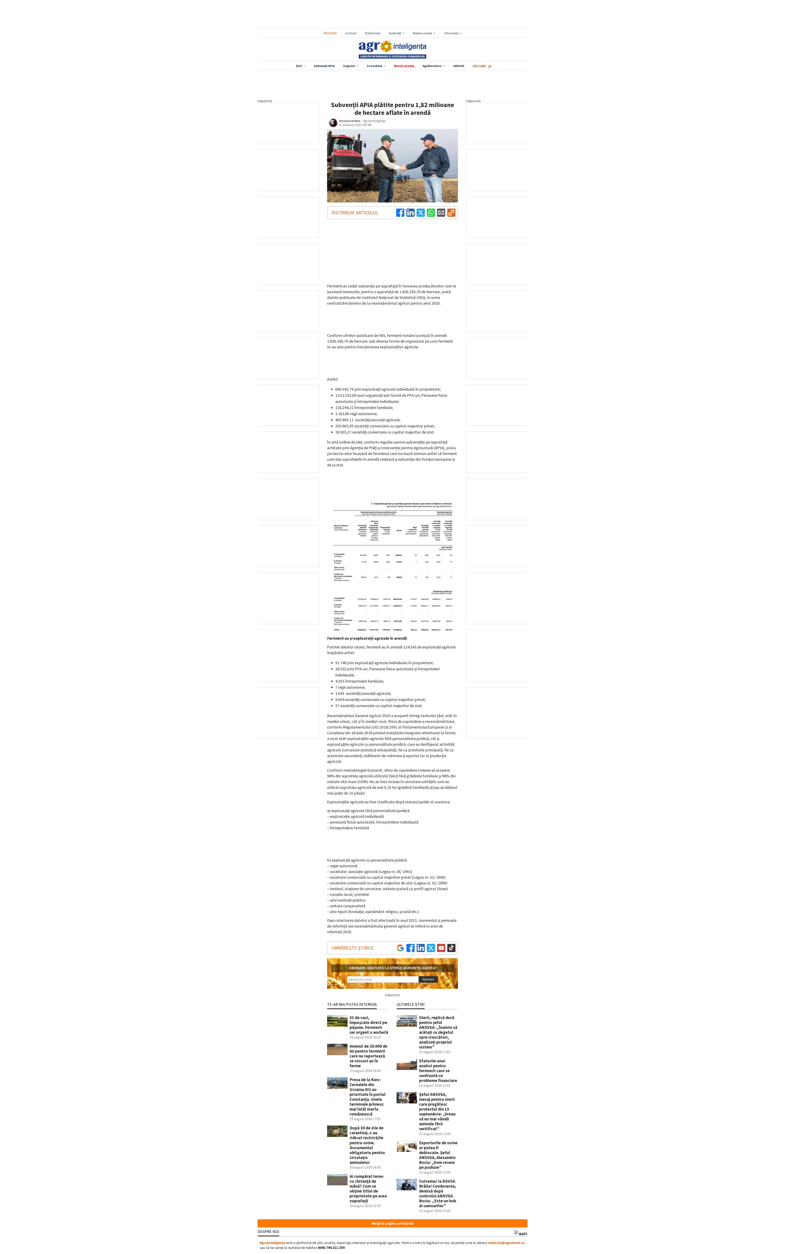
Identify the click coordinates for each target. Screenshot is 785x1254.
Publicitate (373, 33)
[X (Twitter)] (421, 213)
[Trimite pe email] (441, 213)
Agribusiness (432, 66)
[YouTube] (441, 948)
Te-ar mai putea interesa (352, 1004)
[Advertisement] (392, 14)
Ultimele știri (411, 1004)
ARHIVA (458, 66)
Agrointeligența (272, 1243)
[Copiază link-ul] (451, 213)
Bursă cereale (404, 66)
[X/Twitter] (431, 948)
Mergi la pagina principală (392, 1223)
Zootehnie (374, 66)
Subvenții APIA (324, 66)
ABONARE (330, 33)
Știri (299, 66)
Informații (451, 33)
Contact (351, 33)
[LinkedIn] (410, 213)
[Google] (400, 948)
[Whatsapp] (431, 213)
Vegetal (349, 66)
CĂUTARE (479, 66)
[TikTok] (451, 948)
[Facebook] (400, 213)
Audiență (395, 33)
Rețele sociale (422, 33)
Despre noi (268, 1231)
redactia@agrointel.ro (506, 1243)
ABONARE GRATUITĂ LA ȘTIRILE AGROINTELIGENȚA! (392, 968)
